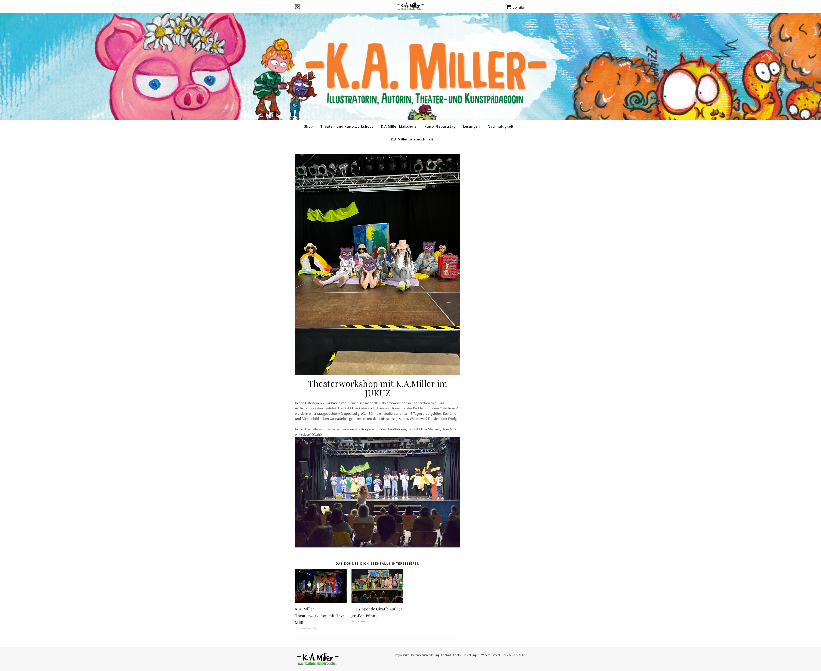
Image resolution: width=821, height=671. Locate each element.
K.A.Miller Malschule (399, 126)
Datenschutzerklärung (425, 655)
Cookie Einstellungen (466, 655)
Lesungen (471, 126)
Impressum (402, 655)
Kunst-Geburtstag (439, 126)
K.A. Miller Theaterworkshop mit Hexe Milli (320, 615)
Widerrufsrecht (490, 655)
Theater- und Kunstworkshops (346, 126)
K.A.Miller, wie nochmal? (412, 139)
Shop (308, 126)
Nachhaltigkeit (501, 126)
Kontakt (446, 655)
